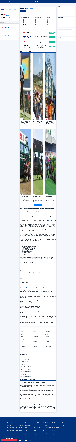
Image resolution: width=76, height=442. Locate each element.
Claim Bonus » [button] (52, 32)
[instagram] (22, 440)
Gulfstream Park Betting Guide (25, 369)
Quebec (35, 430)
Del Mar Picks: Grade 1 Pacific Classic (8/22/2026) (37, 122)
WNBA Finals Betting (27, 425)
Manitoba (35, 434)
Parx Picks (53, 434)
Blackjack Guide (44, 430)
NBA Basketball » (6, 27)
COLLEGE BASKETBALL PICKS (65, 419)
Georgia (26, 433)
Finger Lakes (23, 11)
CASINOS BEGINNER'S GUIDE (47, 427)
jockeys (40, 267)
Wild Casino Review (18, 433)
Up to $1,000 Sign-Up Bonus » (10, 17)
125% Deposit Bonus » (9, 20)
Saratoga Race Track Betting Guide (25, 371)
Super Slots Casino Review (19, 434)
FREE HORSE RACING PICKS (55, 427)
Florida (26, 430)
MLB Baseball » (6, 30)
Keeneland (40, 318)
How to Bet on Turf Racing (24, 361)
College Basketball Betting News (64, 422)
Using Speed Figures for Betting (25, 364)
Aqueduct (51, 318)
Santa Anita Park (29, 318)
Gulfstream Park (23, 318)
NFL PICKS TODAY (9, 419)
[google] (30, 440)
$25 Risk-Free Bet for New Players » (11, 9)
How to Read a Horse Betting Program (26, 359)
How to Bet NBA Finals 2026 (19, 425)
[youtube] (25, 440)
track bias (36, 220)
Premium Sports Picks (9, 434)
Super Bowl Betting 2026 (10, 425)
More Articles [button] (38, 205)
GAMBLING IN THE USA (28, 427)
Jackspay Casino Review (19, 430)
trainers (36, 267)
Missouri (26, 434)
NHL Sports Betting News (46, 422)
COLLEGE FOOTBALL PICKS (55, 419)
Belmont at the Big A (45, 318)
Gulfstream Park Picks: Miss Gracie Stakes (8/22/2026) (37, 198)
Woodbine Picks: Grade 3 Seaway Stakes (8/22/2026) (50, 122)
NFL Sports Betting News (10, 422)
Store (52, 1)
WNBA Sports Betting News (28, 422)
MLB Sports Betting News (37, 422)
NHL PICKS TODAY (45, 419)
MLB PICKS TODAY (36, 419)
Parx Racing (41, 11)
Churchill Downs (35, 318)
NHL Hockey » (6, 32)
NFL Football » (6, 24)
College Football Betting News (55, 422)
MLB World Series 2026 (36, 425)
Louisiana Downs (35, 11)
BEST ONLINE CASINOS (19, 427)
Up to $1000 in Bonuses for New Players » (10, 15)
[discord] (27, 440)
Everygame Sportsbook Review (10, 433)
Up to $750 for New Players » (10, 11)
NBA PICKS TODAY (18, 419)
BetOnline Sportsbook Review (10, 430)
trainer (45, 220)
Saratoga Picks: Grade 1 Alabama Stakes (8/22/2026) (25, 198)
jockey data (50, 220)
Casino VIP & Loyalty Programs (46, 433)
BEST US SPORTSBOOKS (10, 427)
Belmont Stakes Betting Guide (25, 374)
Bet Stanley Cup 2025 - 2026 (46, 425)
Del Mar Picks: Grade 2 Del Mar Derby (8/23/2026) (25, 122)
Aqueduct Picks (53, 430)
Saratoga (52, 11)
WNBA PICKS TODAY (28, 419)
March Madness (62, 425)
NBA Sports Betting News (19, 422)
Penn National (47, 11)
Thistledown (23, 12)
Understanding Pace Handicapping (25, 366)
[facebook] (20, 440)
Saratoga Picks (53, 433)
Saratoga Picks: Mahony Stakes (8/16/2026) (49, 198)
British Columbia (36, 433)
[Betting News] (9, 1)
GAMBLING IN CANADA (37, 427)
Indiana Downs (29, 11)
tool (26, 287)
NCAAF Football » (6, 35)
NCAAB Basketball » (6, 38)
